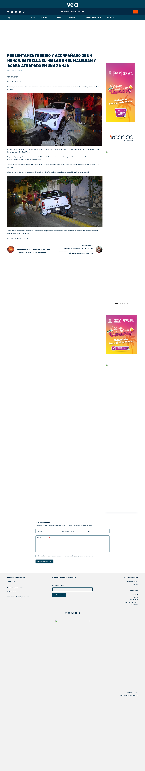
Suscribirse (59, 595)
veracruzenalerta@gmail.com (18, 597)
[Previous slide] (109, 226)
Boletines (110, 18)
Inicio (33, 18)
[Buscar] (9, 18)
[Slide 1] (115, 303)
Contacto (134, 584)
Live (135, 12)
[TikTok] (24, 12)
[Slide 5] (127, 303)
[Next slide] (134, 226)
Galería (58, 18)
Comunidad (73, 18)
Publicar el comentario (44, 561)
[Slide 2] (119, 303)
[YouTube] (20, 12)
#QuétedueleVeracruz (92, 18)
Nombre (40, 531)
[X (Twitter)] (12, 12)
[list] (121, 226)
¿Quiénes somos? (132, 581)
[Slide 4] (125, 303)
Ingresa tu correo (58, 585)
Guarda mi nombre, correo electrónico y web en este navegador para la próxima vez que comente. (65, 556)
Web (89, 531)
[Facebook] (8, 12)
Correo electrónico (68, 531)
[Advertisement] (72, 35)
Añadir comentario (43, 538)
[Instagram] (16, 12)
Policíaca (44, 18)
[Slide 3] (122, 303)
